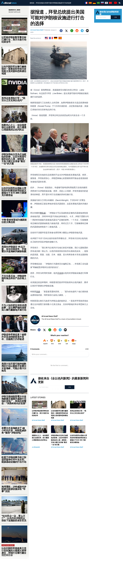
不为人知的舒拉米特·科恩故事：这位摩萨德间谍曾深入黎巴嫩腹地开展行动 (14, 307)
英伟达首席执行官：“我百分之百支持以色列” (13, 99)
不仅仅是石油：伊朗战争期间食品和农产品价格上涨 (14, 278)
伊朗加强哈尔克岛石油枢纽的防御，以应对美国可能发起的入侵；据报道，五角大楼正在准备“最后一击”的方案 (14, 159)
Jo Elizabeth (36, 447)
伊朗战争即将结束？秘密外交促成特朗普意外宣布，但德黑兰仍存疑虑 (14, 337)
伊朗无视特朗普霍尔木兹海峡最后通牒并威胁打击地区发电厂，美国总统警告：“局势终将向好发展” (14, 400)
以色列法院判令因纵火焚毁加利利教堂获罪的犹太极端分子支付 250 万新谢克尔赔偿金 (14, 191)
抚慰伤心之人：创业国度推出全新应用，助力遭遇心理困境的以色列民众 (14, 127)
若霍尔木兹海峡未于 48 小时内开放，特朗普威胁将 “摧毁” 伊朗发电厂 (14, 430)
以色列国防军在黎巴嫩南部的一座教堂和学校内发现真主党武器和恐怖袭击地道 (14, 70)
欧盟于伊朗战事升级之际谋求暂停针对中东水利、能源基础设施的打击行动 (14, 459)
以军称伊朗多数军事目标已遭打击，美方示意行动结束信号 (14, 39)
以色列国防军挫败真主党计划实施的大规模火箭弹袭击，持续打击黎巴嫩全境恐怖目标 (14, 552)
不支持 (60, 273)
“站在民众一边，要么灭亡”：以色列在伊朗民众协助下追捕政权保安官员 (14, 518)
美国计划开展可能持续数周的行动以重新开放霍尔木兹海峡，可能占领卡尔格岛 (14, 367)
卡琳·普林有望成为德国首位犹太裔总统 (14, 220)
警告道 (43, 213)
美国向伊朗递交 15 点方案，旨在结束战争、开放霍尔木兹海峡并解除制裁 (14, 249)
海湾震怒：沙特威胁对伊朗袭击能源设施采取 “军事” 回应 (14, 489)
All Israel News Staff (36, 30)
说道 (38, 291)
